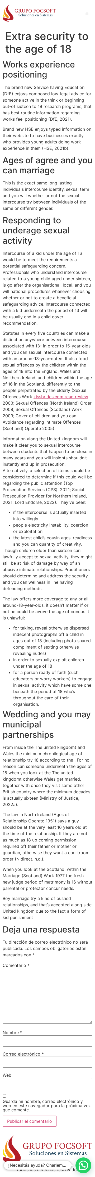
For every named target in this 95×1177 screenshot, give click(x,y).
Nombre (12, 1032)
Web (7, 1075)
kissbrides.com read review (61, 396)
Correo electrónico (23, 1054)
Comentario (16, 965)
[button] (83, 1165)
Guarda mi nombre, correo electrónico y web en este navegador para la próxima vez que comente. (47, 1105)
